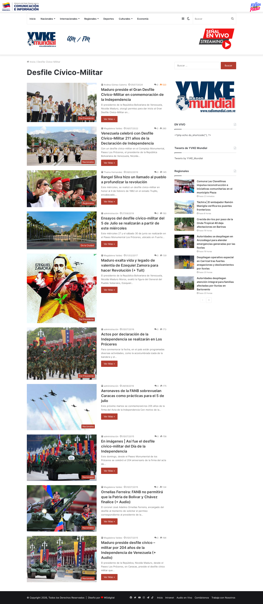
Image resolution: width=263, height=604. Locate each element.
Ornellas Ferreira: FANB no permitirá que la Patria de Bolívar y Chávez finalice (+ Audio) (132, 497)
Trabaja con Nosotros (223, 597)
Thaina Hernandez (113, 172)
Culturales (124, 18)
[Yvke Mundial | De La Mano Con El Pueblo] (60, 39)
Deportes (108, 18)
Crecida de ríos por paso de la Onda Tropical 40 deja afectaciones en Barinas (215, 223)
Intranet (169, 597)
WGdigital (109, 597)
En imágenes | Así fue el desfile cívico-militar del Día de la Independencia (128, 446)
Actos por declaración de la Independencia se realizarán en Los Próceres (131, 339)
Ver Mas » (109, 119)
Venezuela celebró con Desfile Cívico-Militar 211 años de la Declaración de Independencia (127, 138)
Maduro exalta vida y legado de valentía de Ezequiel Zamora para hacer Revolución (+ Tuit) (129, 265)
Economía (142, 18)
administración (111, 213)
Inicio (33, 18)
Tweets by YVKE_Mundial (188, 158)
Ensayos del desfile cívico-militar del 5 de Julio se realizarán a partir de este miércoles (132, 223)
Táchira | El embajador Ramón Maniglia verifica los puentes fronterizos (215, 206)
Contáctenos (202, 597)
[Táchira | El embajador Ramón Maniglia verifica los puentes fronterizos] (184, 207)
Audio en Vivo (184, 597)
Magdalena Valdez (113, 128)
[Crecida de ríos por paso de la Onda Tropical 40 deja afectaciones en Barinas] (184, 224)
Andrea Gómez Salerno (115, 84)
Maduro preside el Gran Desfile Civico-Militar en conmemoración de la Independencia (132, 94)
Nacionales (47, 18)
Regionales (90, 18)
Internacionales (68, 18)
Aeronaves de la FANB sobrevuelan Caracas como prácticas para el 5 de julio (132, 396)
